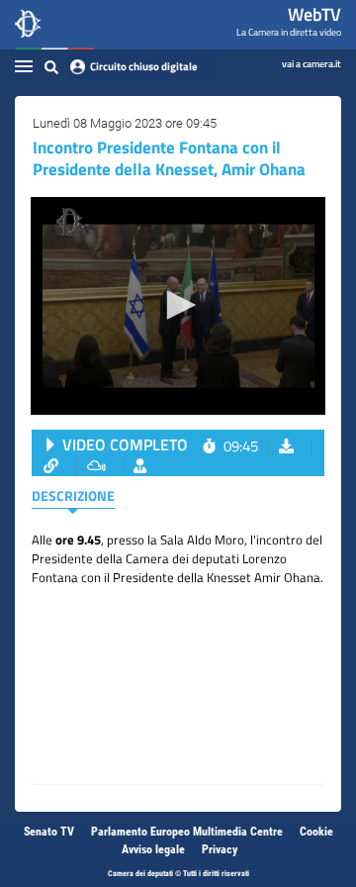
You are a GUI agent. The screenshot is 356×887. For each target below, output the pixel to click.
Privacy (219, 849)
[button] (178, 305)
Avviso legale (153, 849)
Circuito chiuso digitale (144, 66)
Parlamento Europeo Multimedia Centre (187, 831)
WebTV (314, 14)
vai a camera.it (311, 62)
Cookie (316, 831)
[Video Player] (178, 306)
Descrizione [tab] (73, 495)
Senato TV (49, 831)
